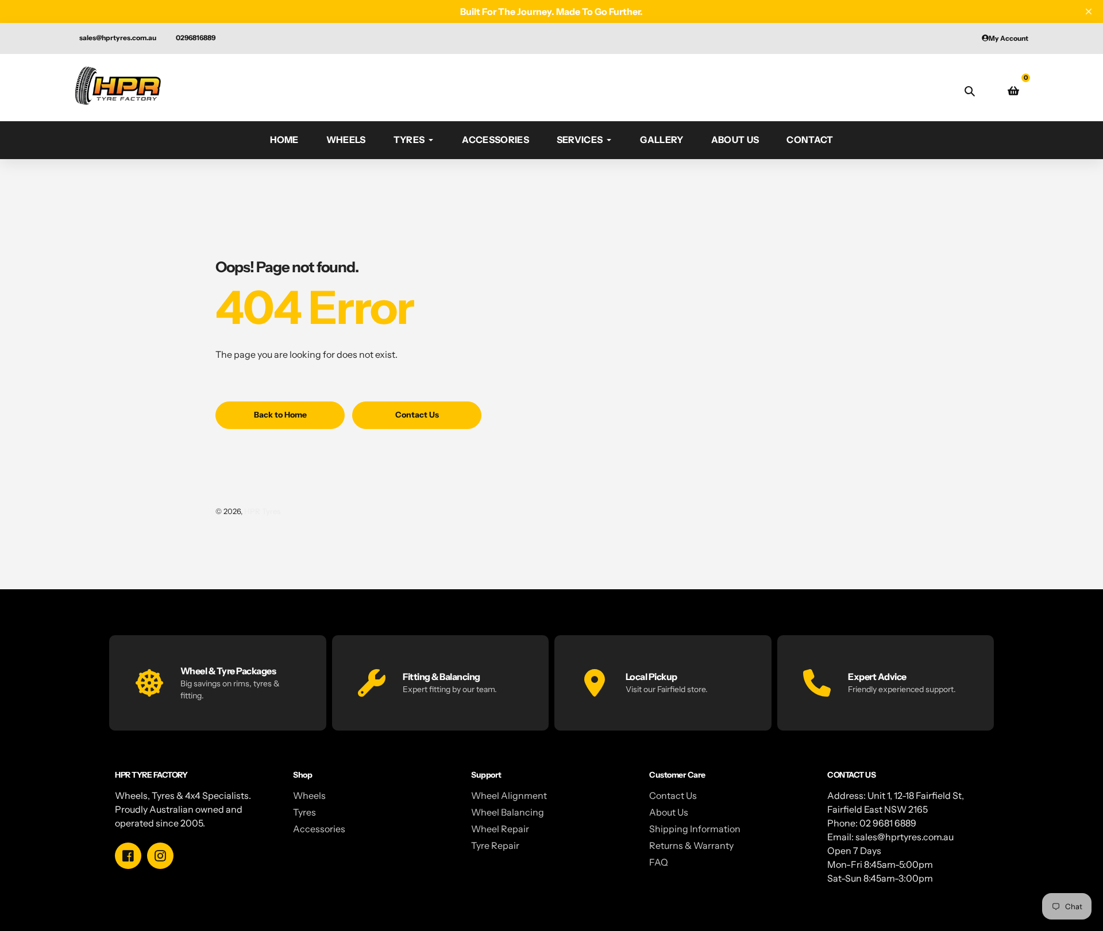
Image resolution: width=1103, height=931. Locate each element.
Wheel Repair (500, 829)
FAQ (658, 862)
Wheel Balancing (507, 812)
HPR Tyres (262, 511)
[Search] (970, 91)
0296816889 (195, 37)
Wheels (309, 795)
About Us (668, 812)
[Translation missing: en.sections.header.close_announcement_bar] (1088, 11)
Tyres (304, 812)
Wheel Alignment (509, 795)
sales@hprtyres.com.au (117, 37)
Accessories (319, 829)
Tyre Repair (495, 845)
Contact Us (673, 795)
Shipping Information (695, 829)
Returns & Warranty (691, 845)
